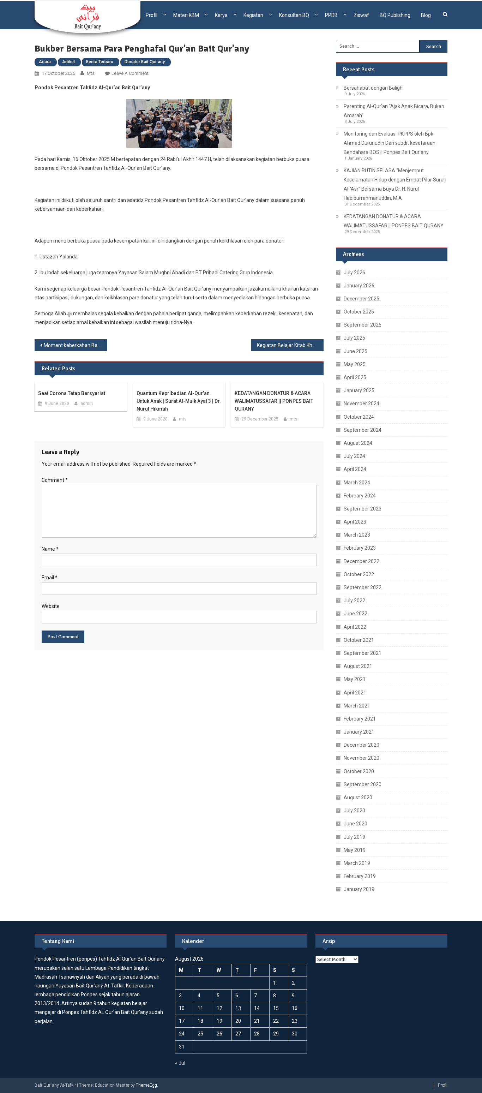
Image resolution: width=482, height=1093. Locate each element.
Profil (151, 15)
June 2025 (355, 351)
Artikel (68, 61)
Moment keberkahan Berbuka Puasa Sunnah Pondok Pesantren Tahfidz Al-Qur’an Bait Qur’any (75, 345)
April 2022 (355, 627)
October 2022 (359, 574)
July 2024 (354, 456)
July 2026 (354, 272)
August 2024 (358, 443)
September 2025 (362, 325)
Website (51, 606)
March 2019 (357, 863)
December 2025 (361, 298)
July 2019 (354, 837)
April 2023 (355, 522)
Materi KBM (186, 15)
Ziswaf (361, 15)
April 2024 (355, 469)
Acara (45, 61)
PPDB (331, 15)
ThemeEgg (146, 1085)
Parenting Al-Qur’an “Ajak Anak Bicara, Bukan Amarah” (394, 110)
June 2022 (355, 613)
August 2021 (358, 666)
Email (50, 577)
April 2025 (355, 377)
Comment (55, 480)
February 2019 (360, 876)
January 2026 (359, 285)
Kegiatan (253, 15)
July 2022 (354, 600)
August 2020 (358, 797)
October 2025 (359, 312)
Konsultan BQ (294, 15)
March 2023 (357, 535)
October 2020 (359, 771)
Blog (426, 15)
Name (50, 549)
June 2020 (355, 823)
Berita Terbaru (99, 61)
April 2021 (355, 692)
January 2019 (359, 889)
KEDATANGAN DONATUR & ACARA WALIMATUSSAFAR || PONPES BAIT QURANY (274, 401)
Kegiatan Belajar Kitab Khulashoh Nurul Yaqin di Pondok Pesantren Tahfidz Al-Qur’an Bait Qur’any (290, 345)
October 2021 (359, 640)
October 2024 (359, 417)
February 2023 (360, 548)
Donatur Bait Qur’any (145, 61)
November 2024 (361, 403)
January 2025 (359, 390)
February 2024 (360, 495)
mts (91, 73)
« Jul (180, 1063)
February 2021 (360, 719)
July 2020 (354, 810)
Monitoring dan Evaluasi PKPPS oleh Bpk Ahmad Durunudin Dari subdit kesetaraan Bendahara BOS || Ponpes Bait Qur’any (389, 143)
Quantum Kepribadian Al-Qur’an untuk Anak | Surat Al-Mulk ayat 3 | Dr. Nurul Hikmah (179, 401)
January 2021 (359, 732)
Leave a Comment (130, 73)
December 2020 (361, 745)
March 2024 (357, 482)
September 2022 (362, 587)
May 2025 (355, 364)
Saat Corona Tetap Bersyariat (71, 393)
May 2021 (355, 679)
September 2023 (362, 509)
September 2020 (362, 784)
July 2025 (354, 338)
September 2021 (362, 653)
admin (86, 403)
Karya (221, 15)
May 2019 (355, 850)
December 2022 (361, 561)
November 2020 (361, 758)
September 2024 (362, 430)
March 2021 (357, 706)
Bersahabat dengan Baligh (373, 88)
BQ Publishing (395, 15)
